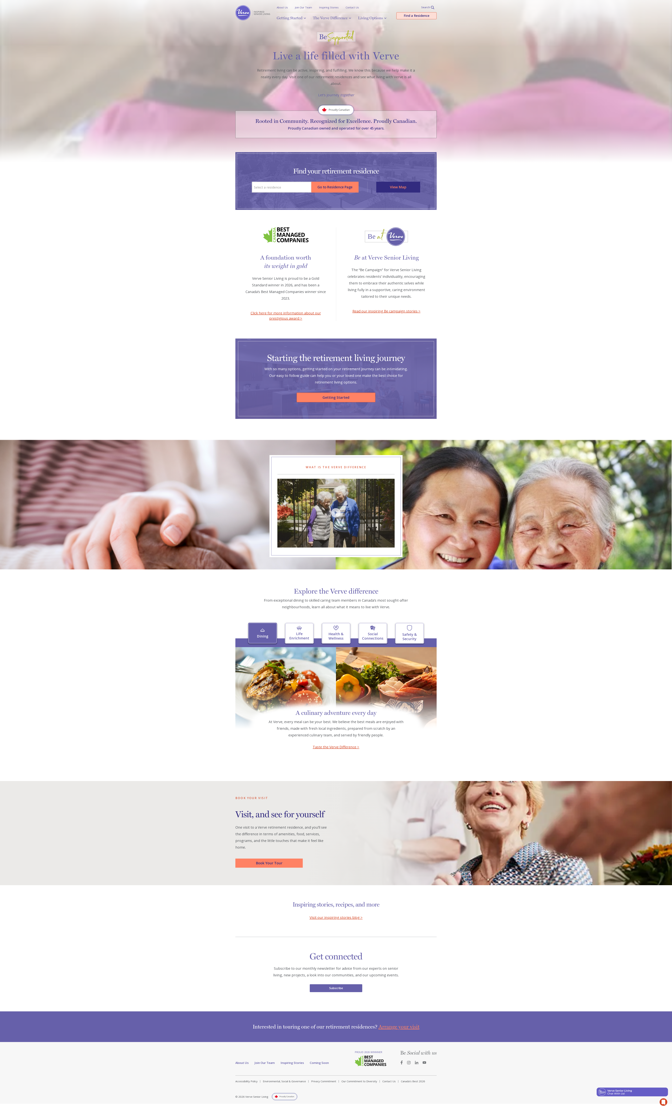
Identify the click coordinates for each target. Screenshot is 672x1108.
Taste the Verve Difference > (336, 747)
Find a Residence (416, 15)
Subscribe (336, 988)
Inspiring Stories (329, 7)
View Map (398, 187)
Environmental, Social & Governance (284, 1081)
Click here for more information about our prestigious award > (286, 316)
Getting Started (289, 18)
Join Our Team (303, 7)
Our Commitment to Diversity (359, 1081)
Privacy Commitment (323, 1081)
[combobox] (281, 187)
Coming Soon (319, 1063)
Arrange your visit (399, 1027)
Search (425, 7)
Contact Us (352, 7)
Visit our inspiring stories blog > (336, 917)
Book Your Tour (269, 863)
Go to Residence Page (334, 187)
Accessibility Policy (246, 1081)
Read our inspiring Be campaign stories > (386, 311)
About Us (282, 7)
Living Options (370, 18)
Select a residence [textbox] (267, 187)
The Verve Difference (330, 18)
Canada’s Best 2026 (413, 1081)
